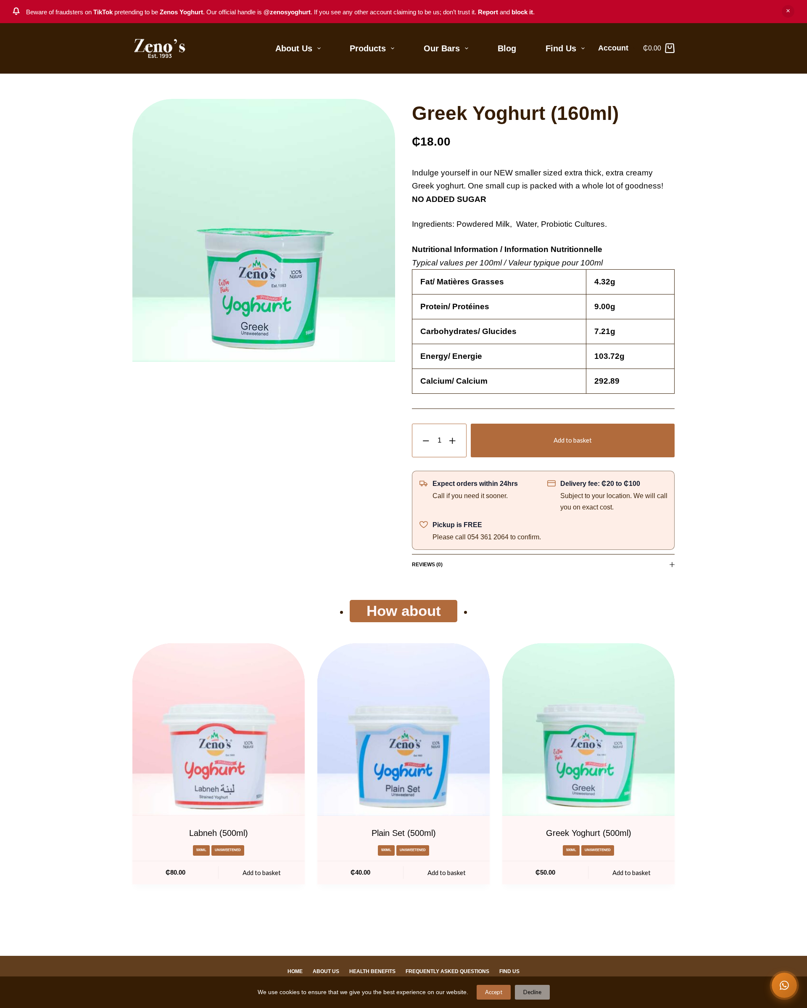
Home (295, 971)
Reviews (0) (427, 565)
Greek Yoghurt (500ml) (588, 833)
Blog (507, 48)
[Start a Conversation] (784, 985)
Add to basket (573, 440)
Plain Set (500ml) (404, 833)
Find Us (561, 48)
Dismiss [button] (788, 11)
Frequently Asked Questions (447, 971)
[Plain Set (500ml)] (403, 729)
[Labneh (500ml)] (218, 729)
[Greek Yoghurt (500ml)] (588, 729)
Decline (532, 992)
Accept (493, 992)
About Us (293, 48)
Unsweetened (228, 850)
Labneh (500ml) (218, 833)
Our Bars (442, 48)
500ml (201, 850)
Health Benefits (372, 971)
